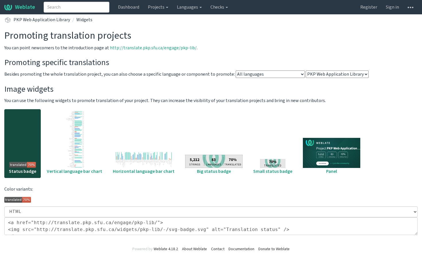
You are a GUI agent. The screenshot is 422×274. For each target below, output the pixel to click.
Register (368, 7)
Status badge (22, 171)
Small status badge (272, 171)
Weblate (25, 7)
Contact (217, 249)
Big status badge (214, 171)
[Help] (410, 7)
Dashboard (128, 7)
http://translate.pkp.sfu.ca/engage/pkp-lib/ (153, 48)
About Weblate (194, 249)
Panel (331, 171)
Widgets (84, 20)
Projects (156, 7)
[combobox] (76, 7)
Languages (188, 7)
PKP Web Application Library (41, 20)
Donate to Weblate (274, 249)
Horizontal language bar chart (144, 171)
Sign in (392, 7)
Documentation (241, 249)
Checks (217, 7)
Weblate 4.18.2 (166, 249)
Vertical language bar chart (74, 171)
